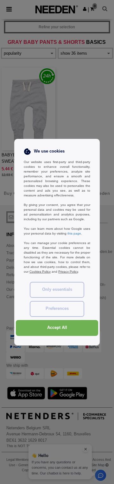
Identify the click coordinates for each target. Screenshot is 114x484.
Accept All (57, 327)
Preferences (57, 308)
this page (74, 233)
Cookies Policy (40, 271)
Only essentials (57, 289)
